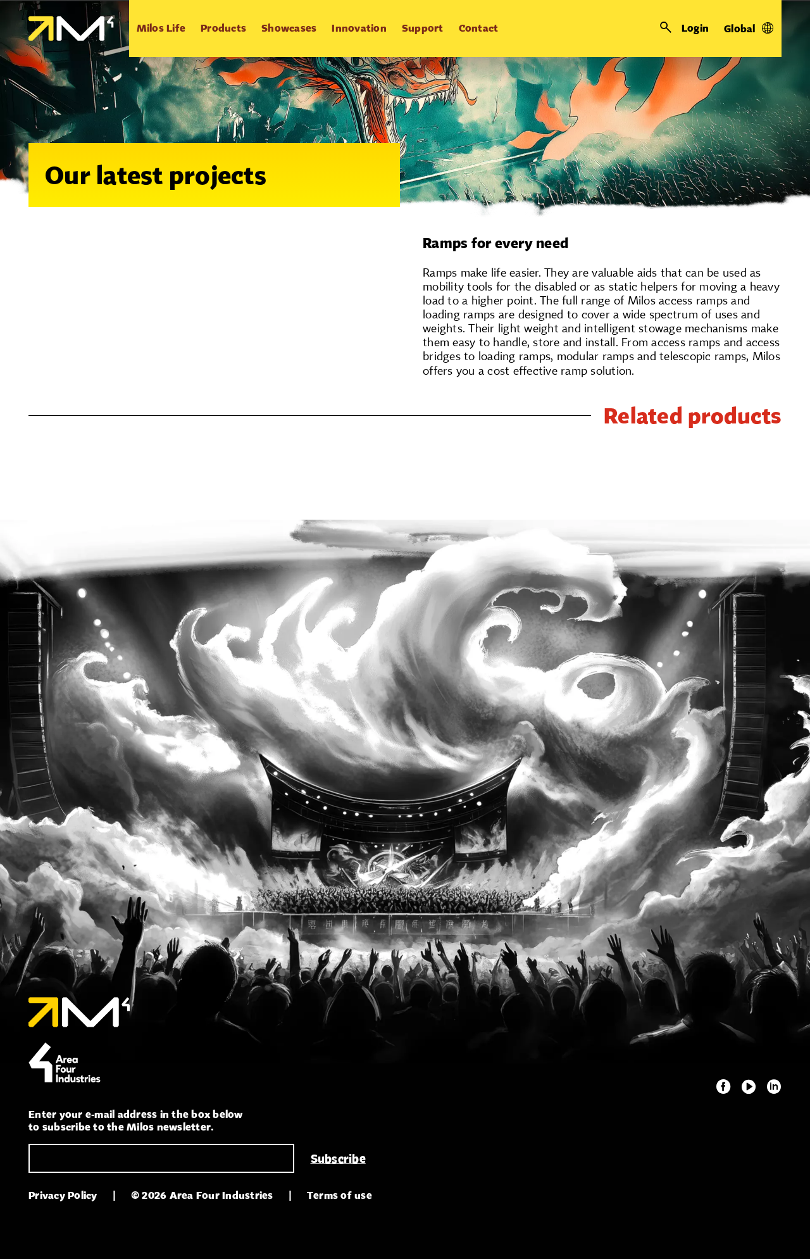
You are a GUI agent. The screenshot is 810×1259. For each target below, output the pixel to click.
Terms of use (339, 1195)
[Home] (71, 28)
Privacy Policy (62, 1195)
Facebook (723, 1086)
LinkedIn (774, 1086)
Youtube (748, 1086)
